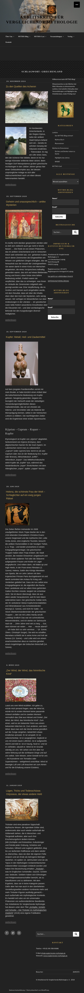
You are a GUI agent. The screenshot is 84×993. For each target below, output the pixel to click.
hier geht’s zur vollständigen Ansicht (60, 276)
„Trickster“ (39, 869)
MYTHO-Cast (39, 36)
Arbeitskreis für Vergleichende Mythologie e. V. (42, 22)
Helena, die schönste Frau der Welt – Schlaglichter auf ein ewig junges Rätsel (25, 495)
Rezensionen (59, 143)
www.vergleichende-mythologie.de (55, 956)
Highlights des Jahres (62, 158)
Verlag (70, 36)
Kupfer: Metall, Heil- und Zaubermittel (25, 337)
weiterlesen (10, 184)
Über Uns (9, 36)
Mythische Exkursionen (60, 148)
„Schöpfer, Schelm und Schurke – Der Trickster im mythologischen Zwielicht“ (25, 910)
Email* (54, 207)
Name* (54, 198)
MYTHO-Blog (23, 36)
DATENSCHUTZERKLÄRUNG (58, 281)
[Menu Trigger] (77, 5)
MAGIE (57, 161)
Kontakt (8, 42)
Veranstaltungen (56, 36)
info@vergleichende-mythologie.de (53, 953)
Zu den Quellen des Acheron (21, 86)
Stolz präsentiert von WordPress (37, 990)
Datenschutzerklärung (17, 990)
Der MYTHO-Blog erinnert (64, 136)
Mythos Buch (59, 139)
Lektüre (55, 132)
